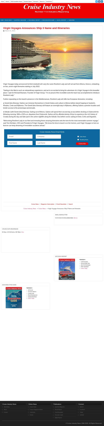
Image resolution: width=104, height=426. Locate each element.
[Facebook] (99, 1)
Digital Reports (61, 20)
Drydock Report (28, 1)
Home (2, 1)
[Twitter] (96, 1)
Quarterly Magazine (20, 20)
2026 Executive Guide (48, 20)
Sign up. (76, 217)
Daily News (83, 136)
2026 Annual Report (34, 20)
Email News (49, 1)
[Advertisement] (52, 175)
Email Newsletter (61, 204)
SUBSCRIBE (72, 20)
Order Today (84, 268)
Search (7, 1)
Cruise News (8, 20)
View (23, 232)
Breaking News (84, 139)
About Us (42, 1)
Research (35, 1)
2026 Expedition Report (16, 1)
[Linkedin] (102, 1)
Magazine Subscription (47, 204)
